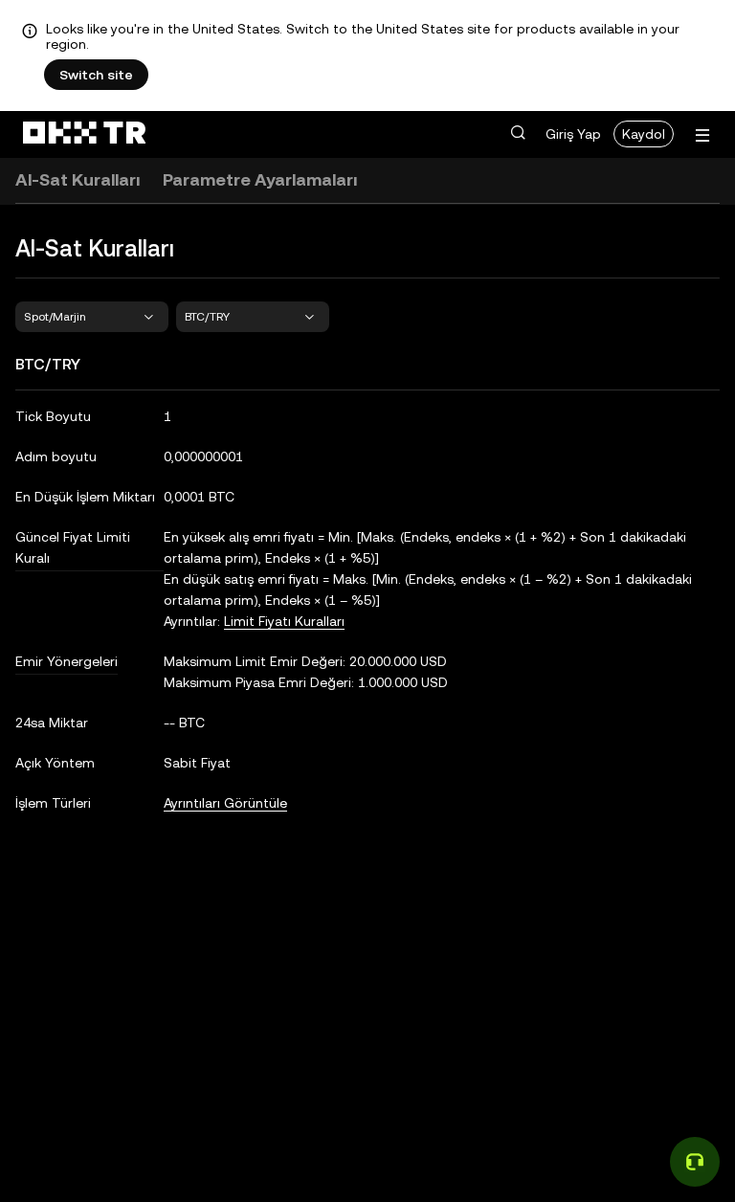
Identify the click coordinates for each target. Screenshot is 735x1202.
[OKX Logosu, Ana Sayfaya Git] (84, 134)
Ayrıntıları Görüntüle (225, 803)
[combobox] (91, 316)
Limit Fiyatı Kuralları (284, 621)
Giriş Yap (573, 134)
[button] (517, 133)
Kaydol (643, 134)
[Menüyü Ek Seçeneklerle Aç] (702, 135)
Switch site (96, 74)
